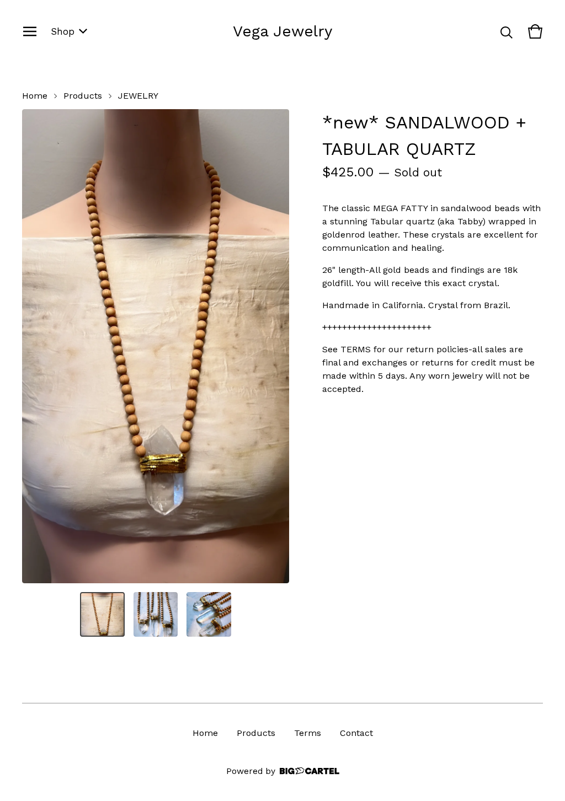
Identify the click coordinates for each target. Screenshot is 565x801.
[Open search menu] (506, 31)
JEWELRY (138, 95)
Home (34, 95)
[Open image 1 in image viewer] (155, 346)
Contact (356, 733)
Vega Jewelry (282, 31)
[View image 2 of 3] (156, 614)
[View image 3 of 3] (208, 614)
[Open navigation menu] (30, 31)
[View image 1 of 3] (102, 614)
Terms (307, 733)
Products (82, 95)
